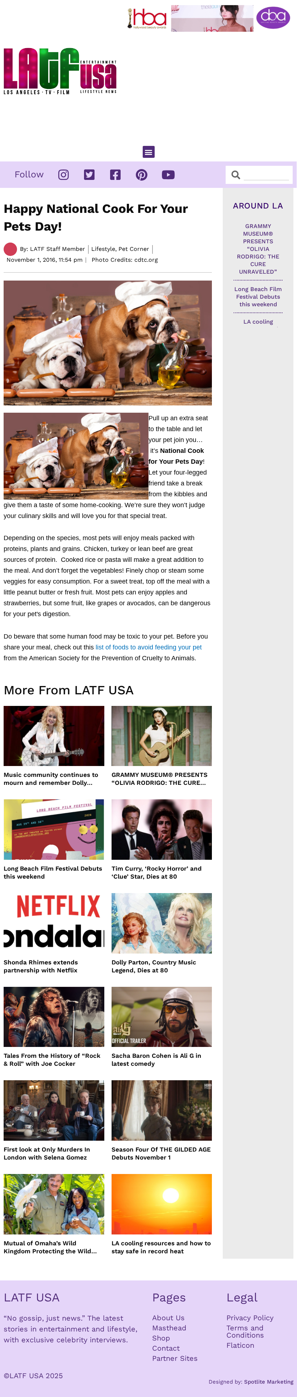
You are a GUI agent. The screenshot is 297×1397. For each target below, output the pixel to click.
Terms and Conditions (245, 1331)
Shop (161, 1338)
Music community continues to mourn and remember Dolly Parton (51, 779)
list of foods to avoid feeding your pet (149, 647)
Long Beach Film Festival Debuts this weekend (53, 872)
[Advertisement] (210, 85)
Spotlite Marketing (268, 1382)
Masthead (169, 1328)
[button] (149, 152)
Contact (166, 1348)
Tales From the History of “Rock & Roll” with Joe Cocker (52, 1059)
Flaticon (240, 1345)
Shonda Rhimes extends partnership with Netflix (41, 966)
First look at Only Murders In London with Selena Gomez (47, 1153)
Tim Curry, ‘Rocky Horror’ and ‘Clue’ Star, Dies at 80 (157, 872)
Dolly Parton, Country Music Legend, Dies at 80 (154, 966)
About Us (168, 1317)
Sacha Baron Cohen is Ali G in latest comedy (156, 1059)
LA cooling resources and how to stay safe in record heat (161, 1247)
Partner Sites (175, 1358)
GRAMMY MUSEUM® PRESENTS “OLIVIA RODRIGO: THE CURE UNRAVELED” (160, 779)
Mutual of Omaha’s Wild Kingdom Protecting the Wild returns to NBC (47, 1247)
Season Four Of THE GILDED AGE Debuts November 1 (161, 1153)
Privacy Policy (249, 1317)
